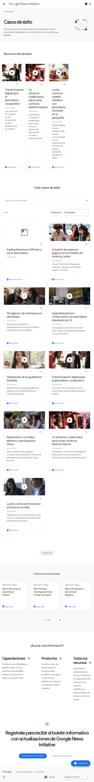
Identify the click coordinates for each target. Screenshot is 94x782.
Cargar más (47, 553)
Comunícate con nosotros (62, 756)
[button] (76, 212)
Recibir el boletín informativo (33, 756)
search (90, 3)
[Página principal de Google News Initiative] (24, 4)
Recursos (9, 11)
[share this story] (17, 84)
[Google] (7, 771)
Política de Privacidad (24, 772)
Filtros (6, 212)
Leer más (8, 607)
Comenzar (80, 763)
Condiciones (39, 772)
